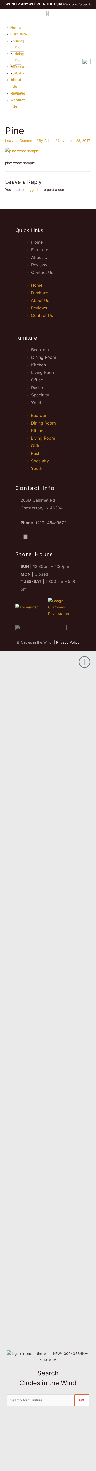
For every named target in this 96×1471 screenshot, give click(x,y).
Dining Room (43, 357)
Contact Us (42, 272)
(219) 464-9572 (51, 522)
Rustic (37, 387)
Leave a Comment (20, 141)
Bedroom (40, 349)
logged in (34, 190)
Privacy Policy (68, 642)
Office (37, 379)
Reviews (17, 93)
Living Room (43, 372)
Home (15, 27)
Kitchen (38, 364)
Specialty (40, 394)
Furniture (18, 34)
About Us (40, 257)
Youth (36, 402)
